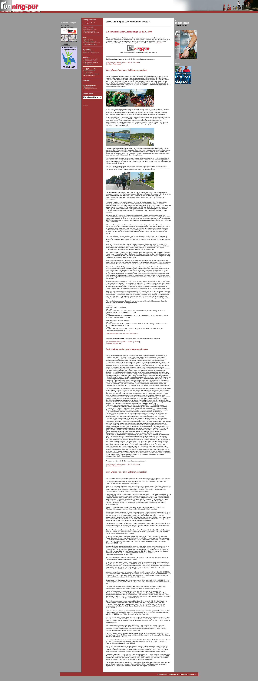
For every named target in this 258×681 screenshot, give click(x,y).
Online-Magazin (17, 11)
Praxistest (86, 80)
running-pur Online (89, 20)
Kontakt (27, 11)
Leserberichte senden (91, 33)
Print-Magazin (6, 11)
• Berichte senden (89, 75)
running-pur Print (89, 23)
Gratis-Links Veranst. (91, 62)
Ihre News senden (90, 44)
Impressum (36, 11)
